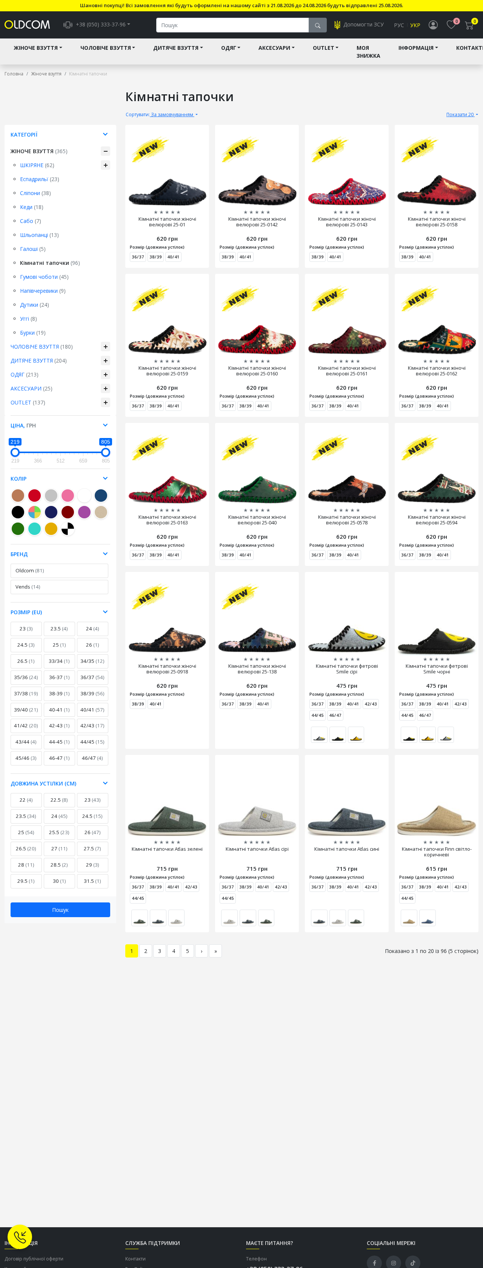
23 (26, 628)
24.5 (26, 644)
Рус (399, 25)
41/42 (26, 725)
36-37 (59, 677)
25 (59, 644)
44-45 (59, 741)
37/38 (26, 693)
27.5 (92, 848)
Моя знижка (368, 51)
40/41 (92, 709)
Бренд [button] (19, 554)
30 (59, 881)
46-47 (59, 758)
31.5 (92, 881)
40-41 (59, 709)
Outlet (323, 47)
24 (92, 628)
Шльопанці (39, 234)
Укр (415, 25)
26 (92, 644)
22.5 (59, 799)
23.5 (59, 628)
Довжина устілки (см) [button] (43, 783)
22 (26, 799)
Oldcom (29, 570)
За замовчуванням (160, 114)
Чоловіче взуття (105, 47)
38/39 (92, 693)
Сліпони (35, 193)
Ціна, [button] (23, 425)
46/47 (92, 758)
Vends (27, 586)
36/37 (92, 677)
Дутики (34, 304)
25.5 (59, 832)
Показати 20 (460, 114)
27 (59, 848)
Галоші (33, 248)
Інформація (416, 47)
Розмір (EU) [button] (26, 612)
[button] (378, 722)
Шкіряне (37, 165)
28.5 (59, 864)
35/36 (26, 677)
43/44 (26, 741)
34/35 (92, 661)
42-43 (59, 725)
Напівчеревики (43, 290)
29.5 (26, 881)
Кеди (31, 207)
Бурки (33, 332)
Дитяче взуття (175, 47)
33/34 (59, 661)
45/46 (26, 758)
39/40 (26, 709)
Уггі (28, 318)
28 (26, 864)
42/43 (92, 725)
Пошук (60, 909)
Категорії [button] (24, 134)
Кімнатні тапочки (50, 262)
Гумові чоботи (44, 276)
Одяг (228, 47)
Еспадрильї (39, 179)
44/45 (92, 741)
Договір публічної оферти (34, 1259)
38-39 (59, 693)
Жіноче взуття (36, 47)
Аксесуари (274, 47)
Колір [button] (18, 478)
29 (92, 864)
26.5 (26, 661)
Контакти (135, 1259)
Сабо (30, 220)
